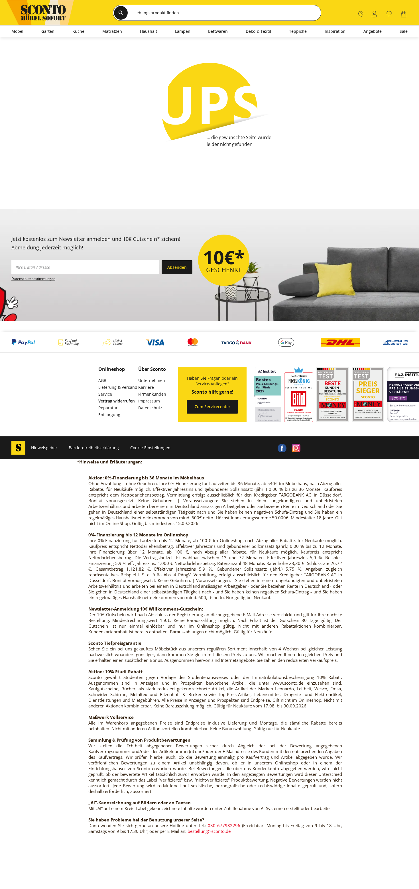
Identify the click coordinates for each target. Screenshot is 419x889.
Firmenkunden (152, 394)
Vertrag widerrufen (116, 401)
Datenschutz (150, 407)
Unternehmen (151, 380)
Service (105, 394)
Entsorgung (109, 414)
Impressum (149, 401)
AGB (102, 380)
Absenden (177, 267)
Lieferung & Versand (117, 387)
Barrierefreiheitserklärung (94, 447)
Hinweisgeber (44, 447)
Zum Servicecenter (212, 406)
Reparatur (108, 407)
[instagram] (296, 448)
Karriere (146, 387)
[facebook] (282, 448)
